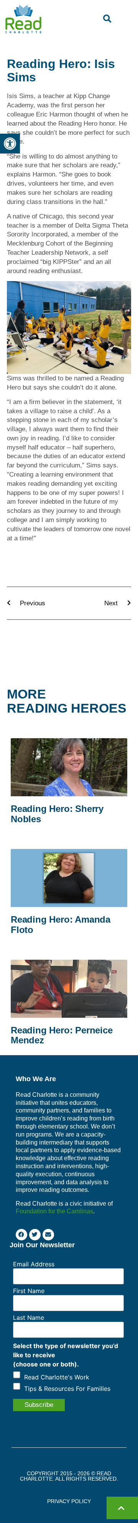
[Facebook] (21, 1234)
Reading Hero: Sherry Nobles (57, 814)
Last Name (28, 1317)
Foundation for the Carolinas (54, 1211)
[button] (10, 144)
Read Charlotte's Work (56, 1377)
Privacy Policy (69, 1501)
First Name (28, 1291)
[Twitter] (35, 1234)
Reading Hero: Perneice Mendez (62, 1035)
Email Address (33, 1264)
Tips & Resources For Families (67, 1388)
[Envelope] (48, 1234)
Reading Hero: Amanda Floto (60, 924)
